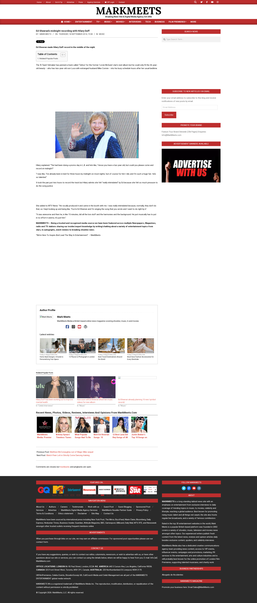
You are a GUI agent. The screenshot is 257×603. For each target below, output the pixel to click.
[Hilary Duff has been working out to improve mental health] (55, 387)
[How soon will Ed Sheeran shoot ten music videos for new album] (96, 387)
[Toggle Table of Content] (61, 54)
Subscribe (169, 115)
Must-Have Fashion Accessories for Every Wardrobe (140, 358)
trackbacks (65, 467)
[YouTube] (79, 327)
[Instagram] (73, 327)
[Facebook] (67, 327)
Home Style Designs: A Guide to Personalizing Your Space (51, 358)
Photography (91, 352)
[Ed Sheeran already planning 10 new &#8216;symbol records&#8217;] (137, 387)
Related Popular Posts (48, 58)
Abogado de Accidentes (172, 575)
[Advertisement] (97, 91)
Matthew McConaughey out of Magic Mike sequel (71, 452)
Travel (122, 352)
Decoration (62, 352)
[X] (61, 327)
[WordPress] (85, 327)
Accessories (149, 352)
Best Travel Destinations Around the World (110, 358)
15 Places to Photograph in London (82, 357)
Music (102, 34)
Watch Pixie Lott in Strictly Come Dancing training (68, 455)
